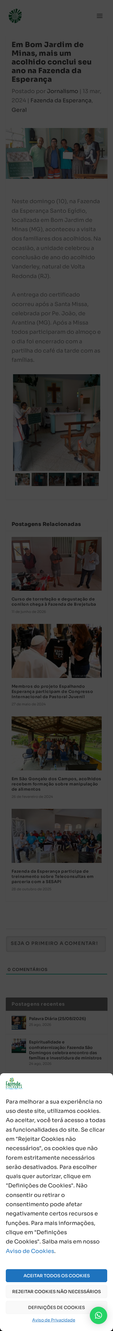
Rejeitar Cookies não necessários (56, 1291)
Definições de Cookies (56, 1307)
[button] (98, 1315)
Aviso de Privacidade (53, 1320)
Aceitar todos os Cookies (56, 1275)
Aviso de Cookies (30, 1251)
